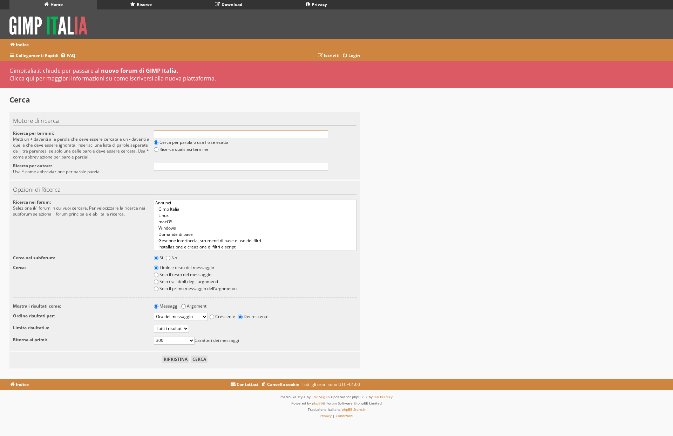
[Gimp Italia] (255, 209)
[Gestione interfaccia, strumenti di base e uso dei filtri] (255, 241)
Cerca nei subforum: (34, 258)
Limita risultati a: (31, 328)
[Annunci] (255, 203)
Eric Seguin (321, 396)
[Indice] (50, 24)
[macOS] (255, 222)
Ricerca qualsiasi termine (184, 149)
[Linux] (255, 215)
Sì (161, 258)
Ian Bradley (383, 396)
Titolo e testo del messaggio (186, 267)
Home (56, 4)
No (174, 258)
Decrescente (256, 316)
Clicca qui (21, 78)
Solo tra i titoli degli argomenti (188, 281)
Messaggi (168, 306)
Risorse (144, 4)
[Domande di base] (255, 234)
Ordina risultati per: (34, 316)
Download (231, 4)
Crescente (225, 316)
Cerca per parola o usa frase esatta (194, 142)
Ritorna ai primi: (30, 340)
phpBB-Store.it (354, 409)
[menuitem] (67, 56)
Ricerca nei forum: (32, 202)
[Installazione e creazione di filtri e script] (255, 247)
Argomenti (197, 306)
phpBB (317, 403)
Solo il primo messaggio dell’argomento (198, 288)
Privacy (319, 4)
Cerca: (19, 267)
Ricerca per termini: (33, 133)
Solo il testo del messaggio (185, 274)
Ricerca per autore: (32, 166)
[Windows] (255, 228)
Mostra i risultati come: (37, 306)
